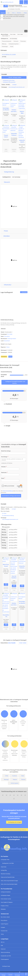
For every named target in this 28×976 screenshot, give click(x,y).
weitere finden (13, 722)
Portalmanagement (5, 959)
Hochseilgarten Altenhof (6, 109)
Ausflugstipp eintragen (5, 895)
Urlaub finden (3, 866)
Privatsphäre (6, 829)
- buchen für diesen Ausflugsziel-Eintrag (24, 753)
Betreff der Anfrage (6, 450)
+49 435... (8, 84)
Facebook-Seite (4, 930)
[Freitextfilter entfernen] (21, 2)
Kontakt (10, 356)
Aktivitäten (6, 236)
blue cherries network (5, 917)
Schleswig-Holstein (11, 338)
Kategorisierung (9, 172)
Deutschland (7, 340)
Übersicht (3, 12)
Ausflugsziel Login (6, 966)
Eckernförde (7, 336)
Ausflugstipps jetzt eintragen (14, 822)
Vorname (3, 466)
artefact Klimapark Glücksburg (22, 141)
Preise (6, 231)
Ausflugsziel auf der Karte (9, 80)
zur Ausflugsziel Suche (1, 6)
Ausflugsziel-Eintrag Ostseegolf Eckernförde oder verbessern (5, 755)
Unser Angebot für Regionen (6, 902)
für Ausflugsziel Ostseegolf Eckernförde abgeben (4, 724)
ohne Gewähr (12, 643)
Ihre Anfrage (4, 456)
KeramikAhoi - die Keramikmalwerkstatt (6, 616)
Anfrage (25, 12)
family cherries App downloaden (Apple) (9, 884)
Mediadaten (3, 909)
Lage (8, 12)
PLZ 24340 (9, 334)
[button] (14, 23)
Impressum (3, 949)
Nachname (4, 472)
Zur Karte (4, 513)
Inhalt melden (22, 643)
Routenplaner (24, 292)
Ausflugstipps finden (5, 859)
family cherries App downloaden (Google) (9, 880)
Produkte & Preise (4, 905)
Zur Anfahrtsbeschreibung (8, 515)
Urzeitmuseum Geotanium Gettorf (14, 111)
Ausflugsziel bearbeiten (6, 891)
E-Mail (6, 775)
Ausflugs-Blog (4, 870)
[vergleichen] (2, 19)
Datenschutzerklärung (8, 490)
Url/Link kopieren (14, 783)
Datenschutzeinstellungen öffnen (17, 829)
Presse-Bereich (4, 920)
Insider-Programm (4, 923)
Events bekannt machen (6, 898)
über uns (2, 942)
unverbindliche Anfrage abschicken (11, 495)
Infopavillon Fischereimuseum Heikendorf (14, 134)
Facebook (14, 775)
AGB (2, 945)
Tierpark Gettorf (6, 136)
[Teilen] (22, 974)
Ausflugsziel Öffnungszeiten (9, 82)
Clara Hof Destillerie (14, 577)
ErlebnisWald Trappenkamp (22, 112)
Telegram (15, 779)
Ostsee (8, 347)
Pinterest (23, 779)
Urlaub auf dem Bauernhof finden (8, 877)
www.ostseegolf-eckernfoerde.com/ (17, 87)
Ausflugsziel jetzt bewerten (15, 382)
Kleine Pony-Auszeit (6, 565)
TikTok (2, 934)
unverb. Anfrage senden (14, 77)
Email (2, 478)
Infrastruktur (7, 284)
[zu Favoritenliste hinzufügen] (2, 16)
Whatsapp (6, 779)
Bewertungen (19, 12)
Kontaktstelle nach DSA (6, 955)
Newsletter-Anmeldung (5, 873)
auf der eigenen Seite (14, 753)
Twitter (22, 775)
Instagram (3, 927)
